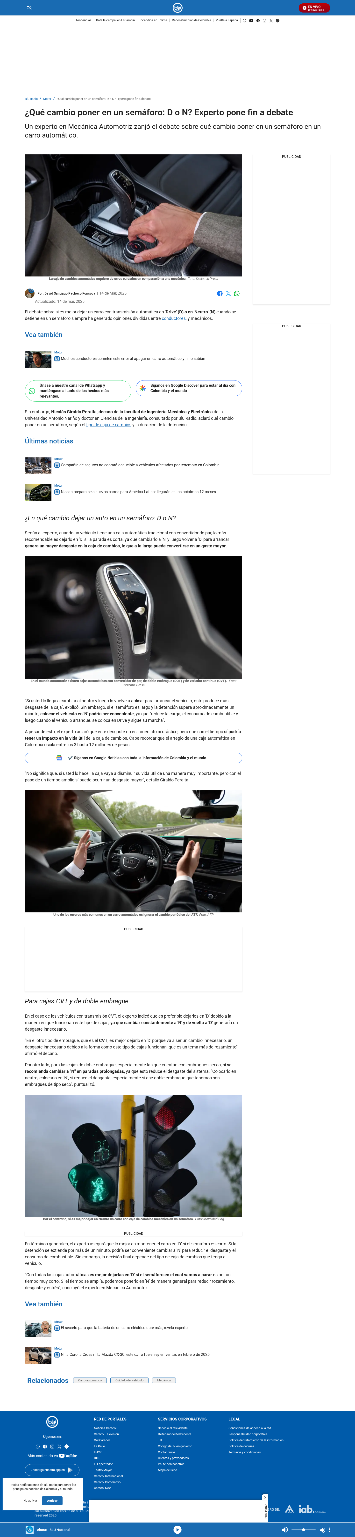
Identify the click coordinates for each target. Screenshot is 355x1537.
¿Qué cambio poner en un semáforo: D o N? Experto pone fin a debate (104, 99)
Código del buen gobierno (175, 1446)
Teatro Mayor (103, 1470)
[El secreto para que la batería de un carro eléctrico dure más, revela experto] (38, 1328)
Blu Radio (31, 99)
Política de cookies (241, 1446)
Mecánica (164, 1380)
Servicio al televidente (173, 1428)
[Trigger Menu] (29, 8)
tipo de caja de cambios (108, 424)
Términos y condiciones (244, 1452)
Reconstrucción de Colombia (191, 20)
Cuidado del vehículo (129, 1380)
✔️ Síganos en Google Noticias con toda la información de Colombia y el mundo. (137, 758)
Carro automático (90, 1380)
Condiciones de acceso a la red (249, 1428)
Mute (285, 1530)
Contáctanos (166, 1452)
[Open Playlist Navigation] (329, 1529)
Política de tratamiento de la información (256, 1440)
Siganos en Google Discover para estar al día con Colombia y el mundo (192, 388)
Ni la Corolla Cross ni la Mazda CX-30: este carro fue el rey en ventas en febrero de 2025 (135, 1354)
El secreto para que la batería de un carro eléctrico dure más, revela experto (124, 1327)
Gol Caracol (102, 1440)
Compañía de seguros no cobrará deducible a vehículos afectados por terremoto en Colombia (140, 465)
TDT (161, 1440)
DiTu (97, 1458)
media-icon (177, 1529)
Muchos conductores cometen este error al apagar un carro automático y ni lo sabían (133, 358)
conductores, (174, 318)
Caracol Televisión (106, 1434)
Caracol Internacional (108, 1476)
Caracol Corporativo (107, 1482)
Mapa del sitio (167, 1470)
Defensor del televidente (174, 1434)
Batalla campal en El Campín (115, 20)
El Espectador (103, 1464)
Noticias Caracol (105, 1428)
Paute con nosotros (171, 1464)
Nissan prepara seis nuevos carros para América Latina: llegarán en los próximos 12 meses (138, 491)
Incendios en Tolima (153, 20)
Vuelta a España (227, 20)
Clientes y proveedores (173, 1458)
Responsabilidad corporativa (247, 1434)
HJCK (98, 1452)
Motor (47, 99)
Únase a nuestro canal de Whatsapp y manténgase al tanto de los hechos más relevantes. (74, 391)
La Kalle (99, 1446)
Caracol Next (102, 1488)
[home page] (178, 8)
